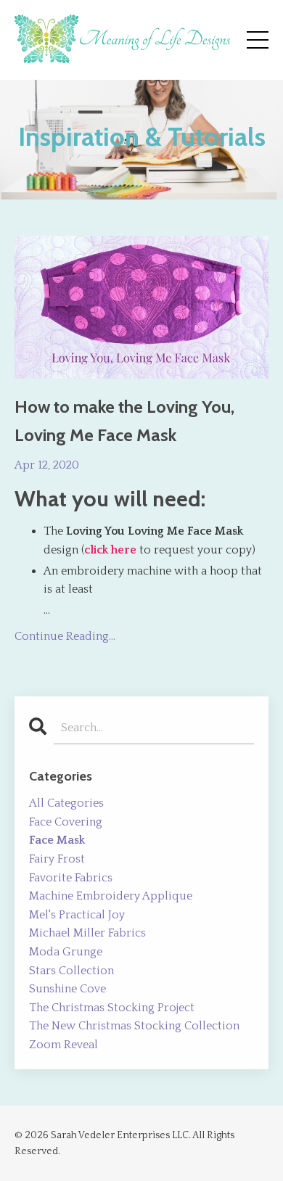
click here (110, 549)
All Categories (66, 803)
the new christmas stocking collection (134, 1025)
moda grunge (65, 951)
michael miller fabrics (87, 932)
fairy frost (57, 858)
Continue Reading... (65, 636)
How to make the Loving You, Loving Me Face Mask (124, 420)
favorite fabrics (70, 877)
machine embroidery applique (110, 895)
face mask (57, 840)
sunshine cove (67, 988)
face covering (65, 821)
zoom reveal (63, 1044)
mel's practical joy (77, 914)
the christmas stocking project (111, 1007)
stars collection (71, 970)
